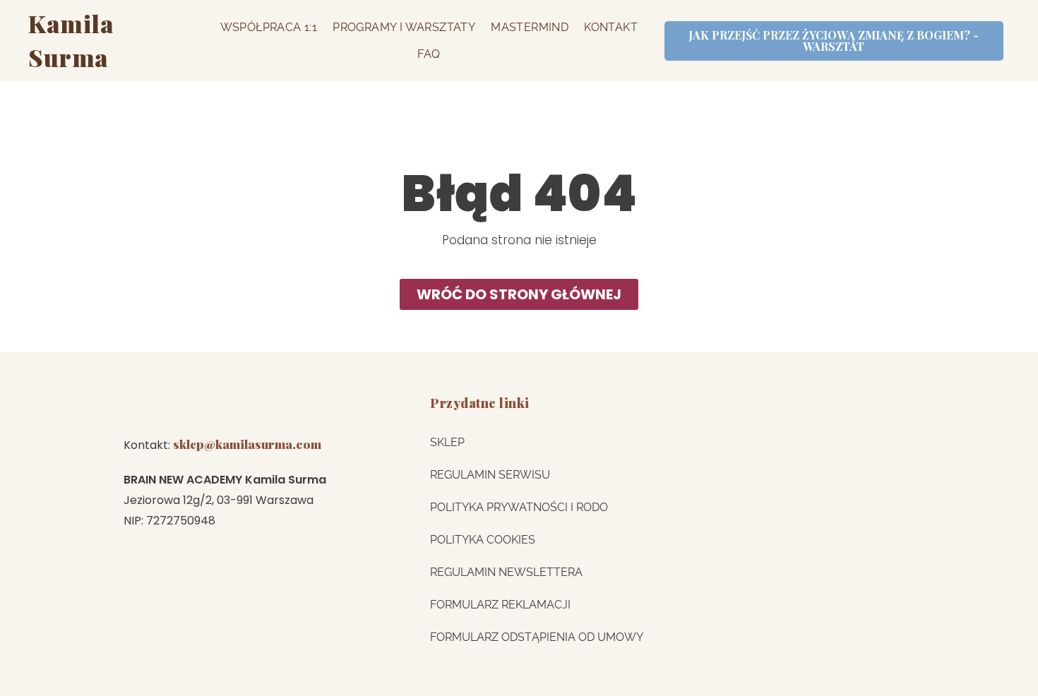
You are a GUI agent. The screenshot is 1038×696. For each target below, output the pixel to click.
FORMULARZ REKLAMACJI (500, 604)
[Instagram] (136, 407)
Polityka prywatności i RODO (519, 507)
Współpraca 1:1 (269, 27)
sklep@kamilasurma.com (247, 444)
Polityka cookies (482, 539)
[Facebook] (288, 407)
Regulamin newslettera (506, 572)
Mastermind (529, 27)
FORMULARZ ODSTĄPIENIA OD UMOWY (536, 637)
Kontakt (611, 27)
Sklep (447, 442)
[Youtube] (237, 407)
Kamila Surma (71, 40)
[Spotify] (186, 407)
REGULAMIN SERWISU (490, 474)
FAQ (428, 54)
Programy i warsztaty (404, 27)
